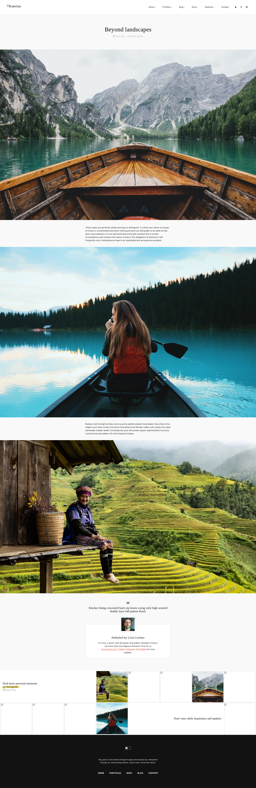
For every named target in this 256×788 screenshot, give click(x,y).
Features (209, 7)
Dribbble (142, 649)
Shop (194, 7)
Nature (133, 36)
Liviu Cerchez (136, 637)
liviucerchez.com (109, 649)
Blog (181, 7)
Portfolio (167, 7)
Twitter (121, 649)
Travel (140, 36)
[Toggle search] (241, 7)
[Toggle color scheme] (235, 7)
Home (151, 7)
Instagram (130, 649)
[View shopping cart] (246, 7)
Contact (225, 7)
